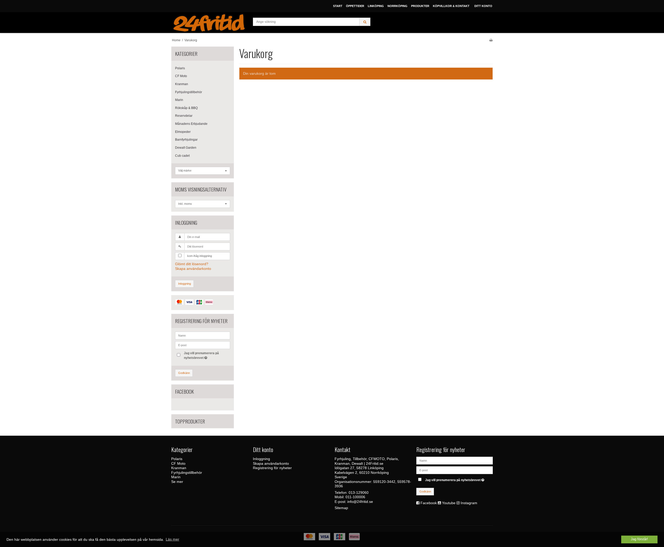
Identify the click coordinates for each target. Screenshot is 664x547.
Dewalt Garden (185, 147)
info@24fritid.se (360, 502)
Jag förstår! (639, 539)
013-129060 (359, 492)
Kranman (181, 84)
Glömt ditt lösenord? (191, 264)
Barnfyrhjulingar (186, 139)
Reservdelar (183, 116)
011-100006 (355, 497)
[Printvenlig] (491, 40)
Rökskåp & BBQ (186, 108)
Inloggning (184, 283)
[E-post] (454, 470)
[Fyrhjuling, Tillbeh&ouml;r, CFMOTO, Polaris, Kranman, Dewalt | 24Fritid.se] (209, 22)
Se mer (177, 482)
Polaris (180, 68)
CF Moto (181, 76)
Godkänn (184, 372)
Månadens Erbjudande (191, 124)
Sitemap (341, 508)
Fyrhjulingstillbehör (188, 92)
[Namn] (454, 460)
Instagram (469, 503)
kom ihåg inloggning (199, 255)
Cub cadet (182, 156)
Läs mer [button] (172, 539)
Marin (179, 100)
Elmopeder (183, 132)
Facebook (428, 503)
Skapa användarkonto (193, 268)
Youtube (448, 503)
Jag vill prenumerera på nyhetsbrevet (201, 355)
